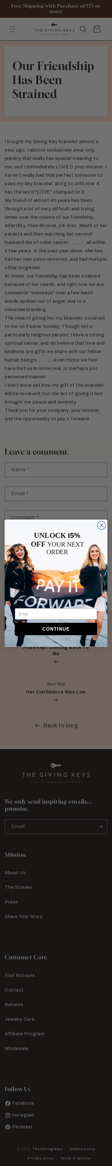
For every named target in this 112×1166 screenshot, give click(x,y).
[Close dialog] (102, 525)
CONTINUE (55, 628)
